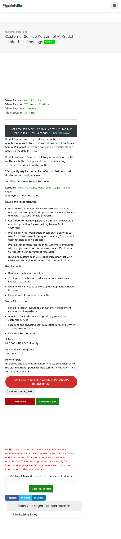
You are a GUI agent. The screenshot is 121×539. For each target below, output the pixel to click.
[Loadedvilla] (12, 4)
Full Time (29, 112)
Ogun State (31, 108)
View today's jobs (47, 401)
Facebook (13, 498)
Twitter (27, 498)
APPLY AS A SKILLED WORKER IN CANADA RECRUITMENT (41, 382)
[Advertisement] (41, 73)
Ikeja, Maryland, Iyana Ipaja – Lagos (39, 187)
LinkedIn (40, 498)
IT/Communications (16, 31)
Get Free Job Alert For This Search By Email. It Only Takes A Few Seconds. (41, 131)
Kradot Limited (33, 100)
